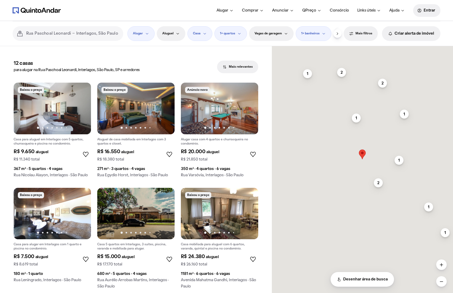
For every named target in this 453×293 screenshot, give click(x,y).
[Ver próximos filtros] (337, 33)
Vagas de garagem (268, 33)
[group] (52, 132)
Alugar (222, 10)
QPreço (309, 10)
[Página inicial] (37, 10)
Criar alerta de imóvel (414, 33)
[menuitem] (225, 10)
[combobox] (72, 33)
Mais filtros (363, 33)
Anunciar (280, 10)
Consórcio (339, 10)
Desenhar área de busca (365, 279)
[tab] (237, 67)
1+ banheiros (310, 33)
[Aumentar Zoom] (441, 264)
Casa (197, 33)
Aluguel (168, 33)
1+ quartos (227, 33)
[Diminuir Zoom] (441, 281)
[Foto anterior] (23, 108)
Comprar (250, 10)
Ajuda (394, 10)
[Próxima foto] (81, 108)
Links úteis (366, 10)
